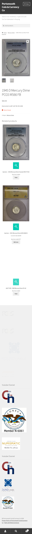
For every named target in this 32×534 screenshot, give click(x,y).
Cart (24, 530)
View (16, 177)
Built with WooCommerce (12, 523)
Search (16, 531)
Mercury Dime (11, 32)
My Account (5, 531)
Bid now (16, 242)
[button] (27, 41)
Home (5, 32)
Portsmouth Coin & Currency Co (10, 7)
